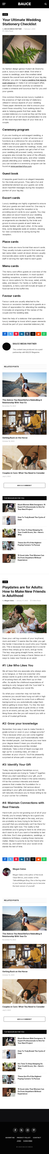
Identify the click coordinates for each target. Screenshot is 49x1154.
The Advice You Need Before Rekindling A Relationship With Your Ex (22, 401)
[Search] (45, 4)
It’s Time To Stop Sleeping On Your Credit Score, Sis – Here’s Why (31, 532)
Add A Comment (24, 485)
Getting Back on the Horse (14, 438)
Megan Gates (9, 600)
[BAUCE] (24, 4)
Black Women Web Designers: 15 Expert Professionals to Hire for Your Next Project (31, 507)
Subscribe (27, 1141)
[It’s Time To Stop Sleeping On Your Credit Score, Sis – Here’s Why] (9, 533)
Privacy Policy (24, 1138)
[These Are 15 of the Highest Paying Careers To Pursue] (9, 545)
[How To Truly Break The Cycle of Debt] (9, 520)
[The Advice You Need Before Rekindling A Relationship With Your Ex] (24, 384)
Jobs (19, 1141)
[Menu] (3, 4)
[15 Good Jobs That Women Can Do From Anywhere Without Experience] (9, 558)
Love (5, 14)
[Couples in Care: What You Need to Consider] (24, 457)
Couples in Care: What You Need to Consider (23, 473)
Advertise (10, 1138)
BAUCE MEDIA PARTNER (13, 29)
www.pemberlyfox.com (21, 166)
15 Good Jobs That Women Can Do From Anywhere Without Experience (31, 557)
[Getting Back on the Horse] (24, 422)
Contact (37, 1138)
